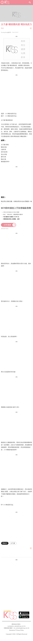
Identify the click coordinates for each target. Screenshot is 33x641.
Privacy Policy (20, 630)
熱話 (2, 28)
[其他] (30, 29)
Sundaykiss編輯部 (6, 32)
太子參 (13, 543)
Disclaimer (12, 630)
